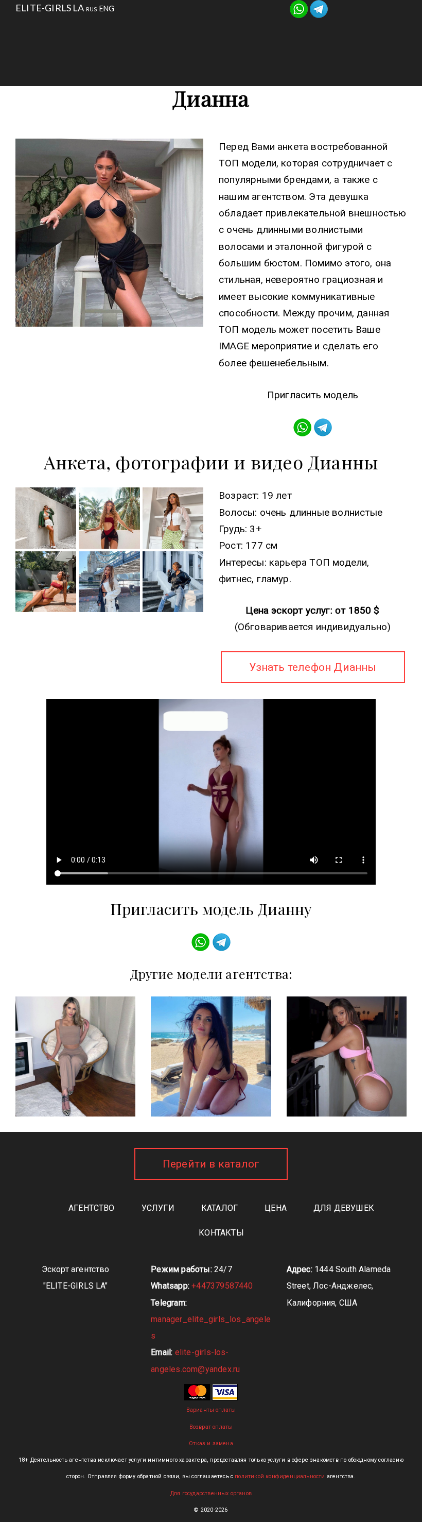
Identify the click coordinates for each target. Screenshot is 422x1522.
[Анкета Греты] (75, 1056)
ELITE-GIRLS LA (49, 7)
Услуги (181, 30)
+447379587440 (222, 1286)
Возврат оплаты (211, 1427)
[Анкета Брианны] (211, 1056)
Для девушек (326, 30)
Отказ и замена (211, 1443)
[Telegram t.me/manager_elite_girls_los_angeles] (319, 7)
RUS (92, 9)
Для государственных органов (211, 1493)
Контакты (221, 56)
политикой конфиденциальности (280, 1476)
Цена (276, 1208)
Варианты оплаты (211, 1410)
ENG (107, 8)
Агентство (109, 30)
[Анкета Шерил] (347, 1056)
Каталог (246, 30)
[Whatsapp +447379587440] (299, 7)
